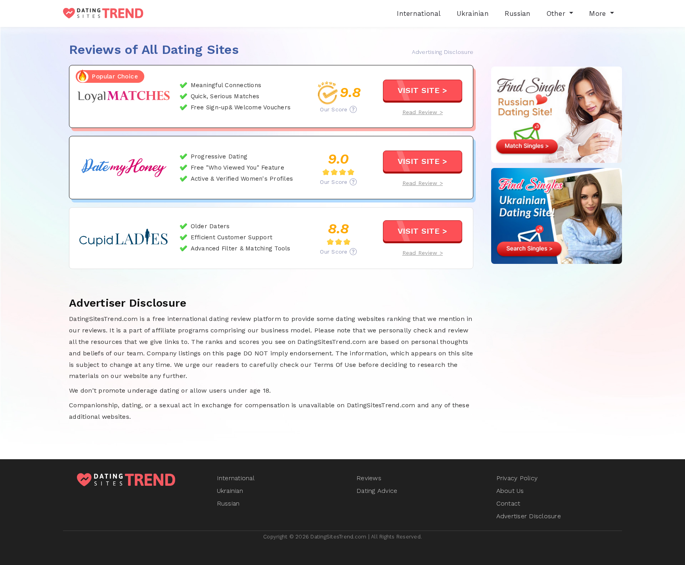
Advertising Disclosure (443, 52)
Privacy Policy (517, 478)
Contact (508, 503)
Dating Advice (376, 490)
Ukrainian (230, 490)
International (235, 478)
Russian (228, 503)
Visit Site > (422, 90)
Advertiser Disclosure (528, 516)
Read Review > (422, 112)
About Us (510, 490)
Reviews (368, 478)
